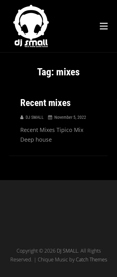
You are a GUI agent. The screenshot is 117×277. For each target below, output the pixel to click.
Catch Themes (91, 259)
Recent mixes (45, 102)
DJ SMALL (35, 117)
